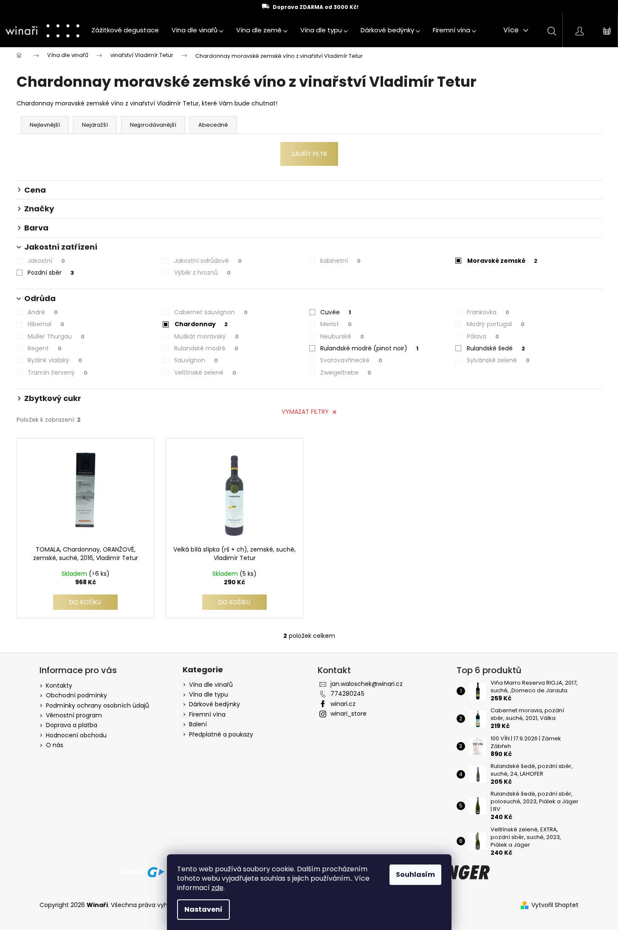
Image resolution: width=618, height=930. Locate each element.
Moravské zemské (502, 260)
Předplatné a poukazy (221, 735)
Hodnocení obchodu (76, 735)
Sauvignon (196, 360)
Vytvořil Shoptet (554, 905)
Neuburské (342, 336)
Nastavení (203, 909)
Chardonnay (201, 324)
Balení (198, 724)
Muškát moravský (206, 336)
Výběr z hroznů (202, 272)
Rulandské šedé (496, 348)
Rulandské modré (206, 348)
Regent (45, 348)
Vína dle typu (208, 695)
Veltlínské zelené (205, 372)
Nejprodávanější (153, 125)
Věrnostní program (74, 715)
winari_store (348, 713)
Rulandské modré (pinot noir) (369, 348)
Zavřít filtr (309, 154)
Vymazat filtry (305, 411)
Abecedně (213, 125)
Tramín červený (57, 372)
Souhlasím (415, 874)
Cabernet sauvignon (211, 312)
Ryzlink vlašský (55, 360)
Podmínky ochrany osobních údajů (97, 705)
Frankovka (488, 312)
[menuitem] (125, 30)
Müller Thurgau (56, 336)
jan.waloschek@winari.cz (366, 684)
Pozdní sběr (51, 272)
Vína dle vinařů (211, 685)
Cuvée (335, 312)
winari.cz (343, 704)
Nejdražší (95, 125)
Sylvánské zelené (498, 360)
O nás (54, 745)
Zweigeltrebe (345, 372)
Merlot (336, 324)
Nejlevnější (45, 125)
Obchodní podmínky (76, 695)
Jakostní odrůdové (208, 260)
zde (217, 888)
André (43, 312)
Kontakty (59, 685)
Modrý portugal (496, 324)
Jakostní (46, 260)
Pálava (483, 336)
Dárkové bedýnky (214, 704)
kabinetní (340, 260)
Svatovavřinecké (351, 360)
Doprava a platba (71, 725)
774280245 (347, 693)
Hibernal (46, 324)
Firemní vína (207, 715)
